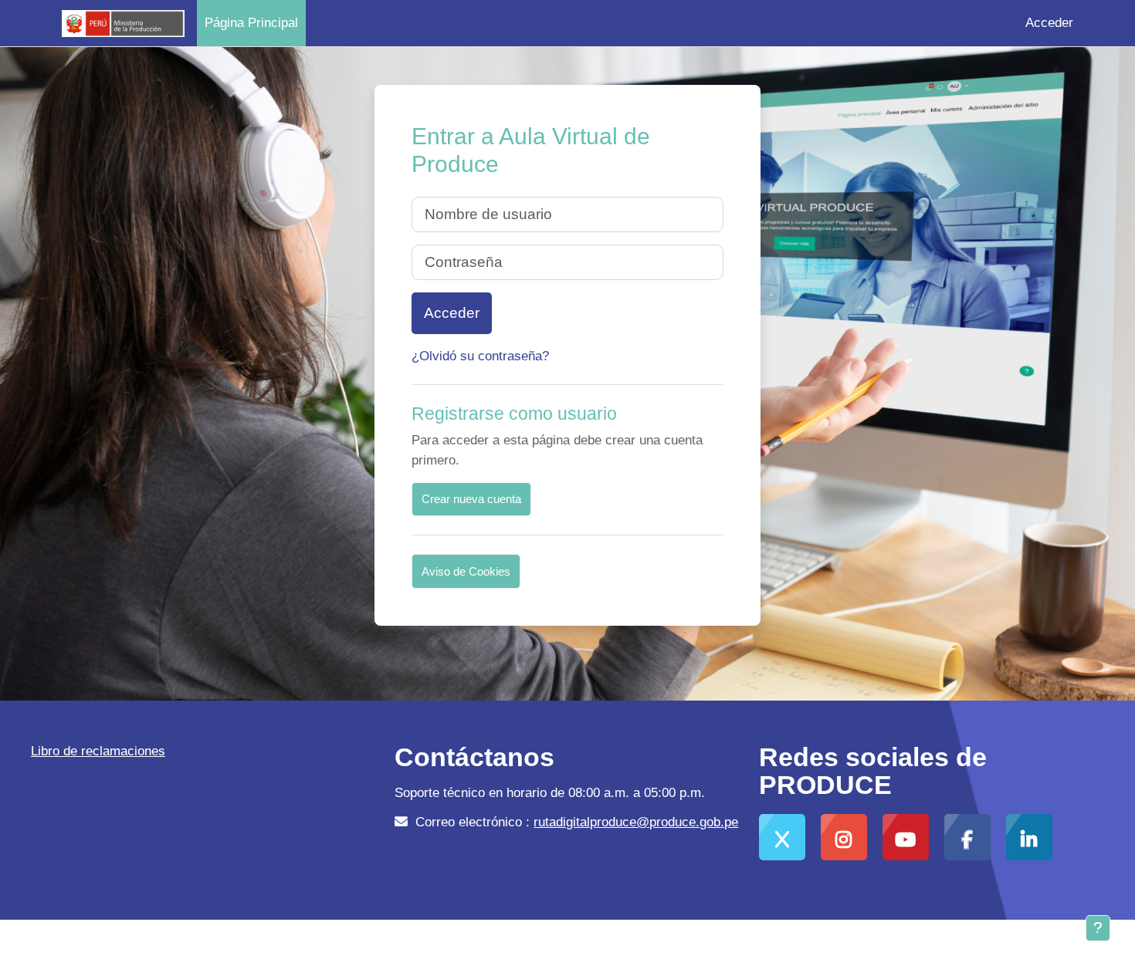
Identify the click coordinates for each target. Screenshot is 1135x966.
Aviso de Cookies (466, 571)
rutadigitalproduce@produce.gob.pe (636, 822)
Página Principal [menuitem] (251, 22)
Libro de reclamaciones (98, 751)
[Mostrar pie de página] (1098, 928)
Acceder (1049, 22)
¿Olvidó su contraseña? (480, 356)
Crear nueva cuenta (471, 498)
